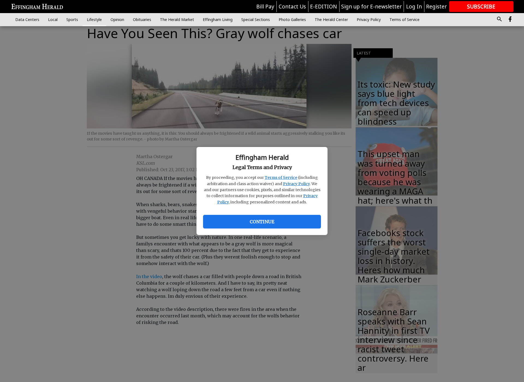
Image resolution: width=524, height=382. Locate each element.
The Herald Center (331, 19)
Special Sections (255, 19)
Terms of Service (281, 177)
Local (53, 19)
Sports (72, 19)
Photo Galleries (292, 19)
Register (436, 6)
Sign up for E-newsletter (371, 6)
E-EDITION (323, 6)
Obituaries (142, 19)
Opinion (117, 19)
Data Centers (27, 19)
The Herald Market (177, 19)
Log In (414, 6)
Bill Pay (265, 6)
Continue (262, 221)
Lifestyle (94, 19)
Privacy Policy (296, 183)
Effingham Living (218, 19)
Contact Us (292, 6)
